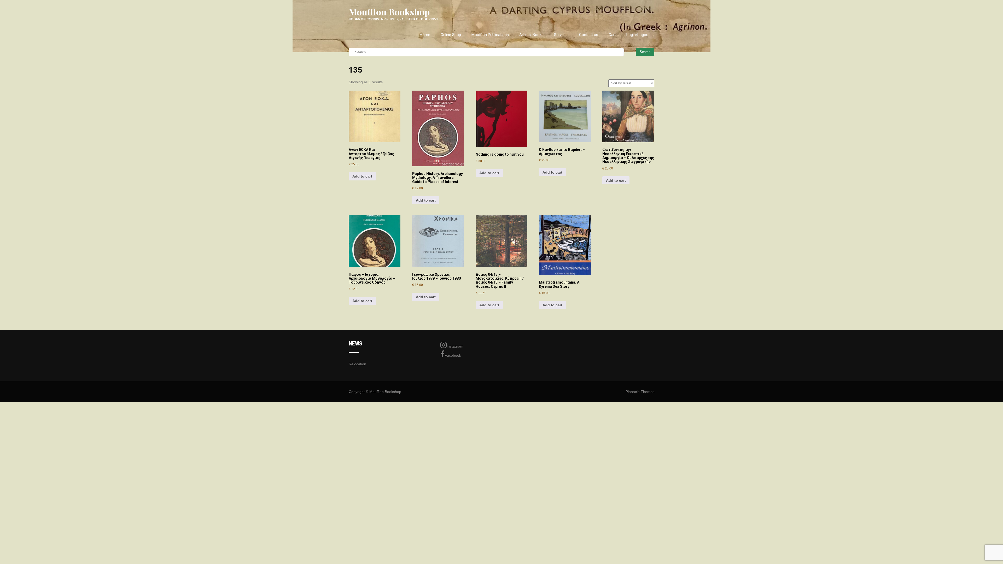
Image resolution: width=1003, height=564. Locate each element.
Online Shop (451, 34)
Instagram (455, 346)
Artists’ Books (531, 34)
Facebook (453, 355)
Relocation (357, 364)
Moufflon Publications (490, 34)
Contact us (588, 34)
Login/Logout (638, 34)
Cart (612, 34)
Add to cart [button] (362, 176)
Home (425, 34)
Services (561, 34)
